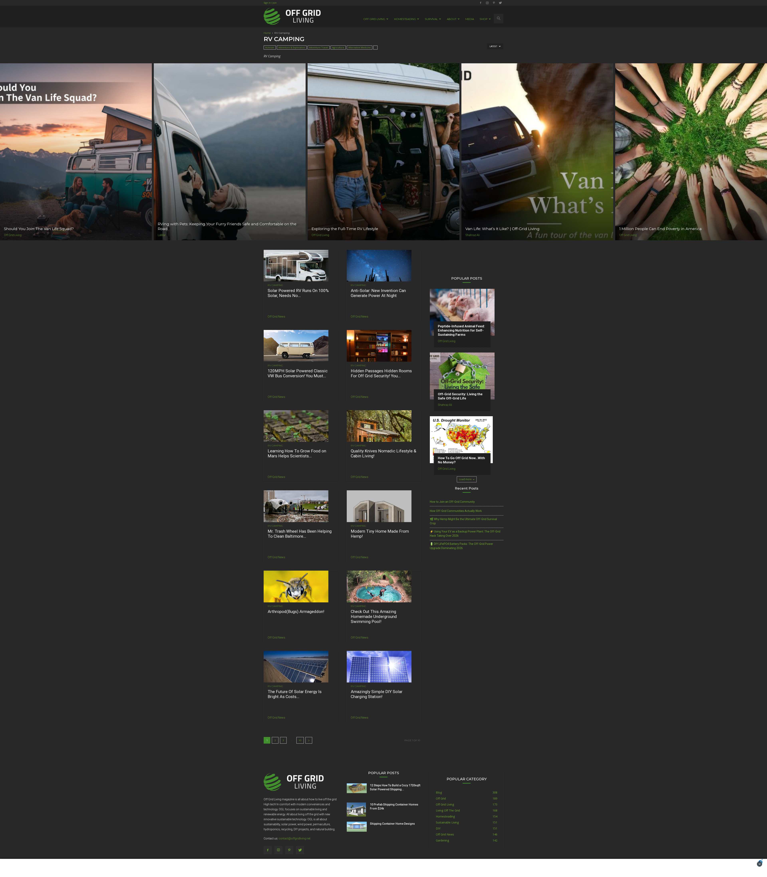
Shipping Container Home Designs (392, 823)
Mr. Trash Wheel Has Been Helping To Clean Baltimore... (300, 534)
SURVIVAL (431, 19)
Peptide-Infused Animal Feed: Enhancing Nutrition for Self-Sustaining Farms (461, 330)
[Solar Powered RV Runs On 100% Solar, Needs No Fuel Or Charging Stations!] (300, 266)
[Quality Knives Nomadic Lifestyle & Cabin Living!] (383, 426)
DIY (438, 828)
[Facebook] (481, 3)
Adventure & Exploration (291, 47)
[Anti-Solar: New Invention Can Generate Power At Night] (383, 266)
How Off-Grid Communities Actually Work (456, 510)
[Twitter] (500, 3)
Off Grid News (276, 316)
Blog (439, 792)
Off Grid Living (13, 235)
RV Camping (275, 285)
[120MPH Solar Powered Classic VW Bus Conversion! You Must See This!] (300, 346)
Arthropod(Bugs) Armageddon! (296, 611)
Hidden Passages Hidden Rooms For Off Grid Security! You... (381, 373)
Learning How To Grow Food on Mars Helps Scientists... (297, 453)
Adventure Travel (318, 47)
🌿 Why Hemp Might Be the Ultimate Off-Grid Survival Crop (463, 521)
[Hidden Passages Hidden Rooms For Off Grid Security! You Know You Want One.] (383, 346)
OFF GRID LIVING (374, 19)
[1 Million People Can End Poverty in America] (691, 151)
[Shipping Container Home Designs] (357, 827)
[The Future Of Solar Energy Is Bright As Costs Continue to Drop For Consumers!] (300, 667)
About (451, 19)
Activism (269, 47)
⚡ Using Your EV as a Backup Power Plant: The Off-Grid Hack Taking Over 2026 (465, 533)
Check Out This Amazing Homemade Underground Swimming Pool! (374, 616)
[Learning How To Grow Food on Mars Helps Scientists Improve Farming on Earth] (300, 426)
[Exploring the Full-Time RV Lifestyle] (383, 151)
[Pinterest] (494, 3)
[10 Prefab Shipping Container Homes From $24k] (356, 809)
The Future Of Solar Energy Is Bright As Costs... (295, 694)
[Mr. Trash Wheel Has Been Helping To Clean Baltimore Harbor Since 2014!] (300, 506)
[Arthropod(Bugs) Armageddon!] (300, 586)
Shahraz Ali (472, 235)
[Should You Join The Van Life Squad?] (76, 151)
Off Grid (441, 798)
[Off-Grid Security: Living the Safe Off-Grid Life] (466, 376)
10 (300, 740)
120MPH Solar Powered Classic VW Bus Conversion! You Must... (298, 373)
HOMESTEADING (405, 19)
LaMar (162, 235)
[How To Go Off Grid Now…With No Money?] (466, 439)
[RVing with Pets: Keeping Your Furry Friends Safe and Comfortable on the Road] (230, 151)
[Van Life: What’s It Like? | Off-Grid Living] (537, 151)
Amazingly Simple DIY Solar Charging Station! (376, 694)
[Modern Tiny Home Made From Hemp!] (383, 506)
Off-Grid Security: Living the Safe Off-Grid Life (460, 396)
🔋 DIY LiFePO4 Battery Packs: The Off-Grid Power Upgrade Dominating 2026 (461, 546)
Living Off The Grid (448, 810)
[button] (498, 18)
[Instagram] (487, 3)
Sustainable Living (447, 822)
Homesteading (445, 816)
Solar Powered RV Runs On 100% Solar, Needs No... (298, 293)
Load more (465, 479)
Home (267, 32)
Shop (484, 19)
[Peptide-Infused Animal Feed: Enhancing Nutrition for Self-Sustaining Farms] (466, 312)
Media (469, 19)
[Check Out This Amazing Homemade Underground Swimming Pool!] (383, 586)
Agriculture (338, 47)
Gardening (442, 840)
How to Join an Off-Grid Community (452, 501)
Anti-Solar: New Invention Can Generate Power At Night (378, 293)
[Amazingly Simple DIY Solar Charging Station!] (383, 667)
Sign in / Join (270, 2)
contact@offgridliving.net (294, 838)
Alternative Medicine (359, 47)
